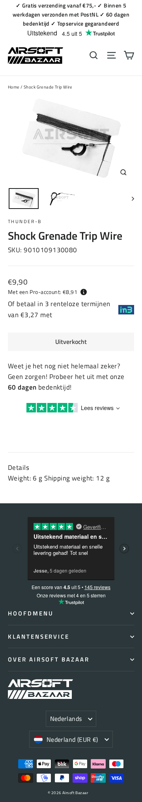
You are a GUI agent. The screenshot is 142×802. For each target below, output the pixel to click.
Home (14, 87)
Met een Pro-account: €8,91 (42, 292)
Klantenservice (38, 636)
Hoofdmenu (30, 613)
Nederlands (66, 718)
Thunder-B (25, 221)
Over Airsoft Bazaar (49, 659)
